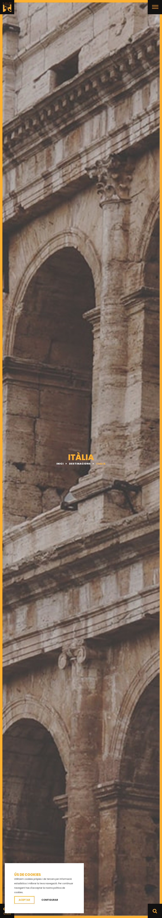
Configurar (49, 900)
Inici (60, 464)
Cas (7, 913)
